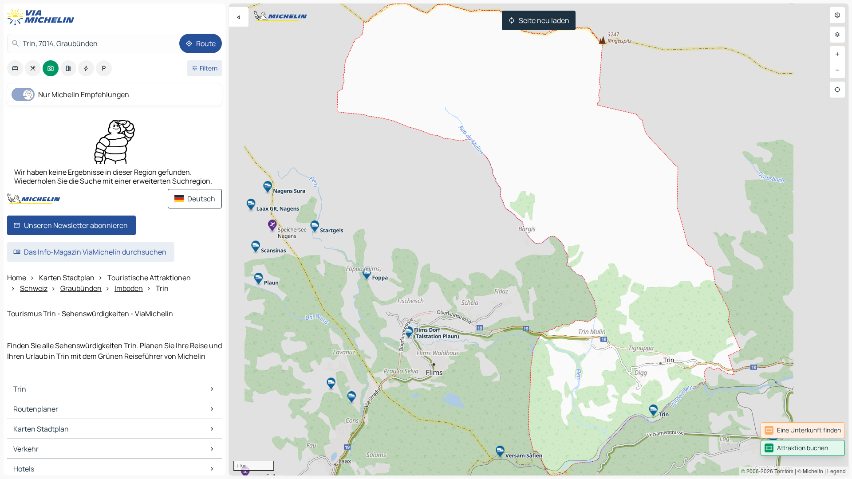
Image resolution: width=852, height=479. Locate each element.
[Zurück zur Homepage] (42, 17)
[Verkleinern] (837, 70)
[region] (538, 239)
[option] (15, 68)
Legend (836, 471)
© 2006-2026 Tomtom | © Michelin (782, 471)
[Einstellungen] (837, 35)
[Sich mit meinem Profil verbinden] (837, 15)
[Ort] (837, 90)
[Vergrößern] (837, 54)
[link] (803, 430)
